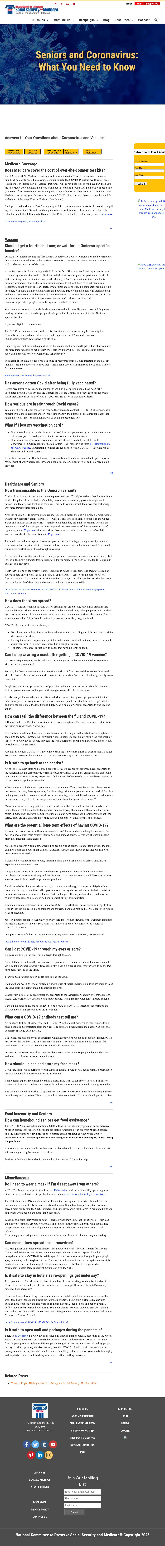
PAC (82, 1452)
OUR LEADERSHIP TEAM (82, 1423)
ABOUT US (82, 1409)
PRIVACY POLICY (40, 1509)
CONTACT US (40, 1516)
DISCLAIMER (39, 1502)
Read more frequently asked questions (25, 221)
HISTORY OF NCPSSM (82, 1430)
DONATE (125, 1430)
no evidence (21, 1335)
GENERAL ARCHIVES (40, 1479)
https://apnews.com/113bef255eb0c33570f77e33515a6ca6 (36, 941)
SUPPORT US (125, 1409)
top (111, 228)
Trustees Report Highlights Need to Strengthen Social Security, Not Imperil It (53, 1383)
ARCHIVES (39, 1472)
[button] (156, 20)
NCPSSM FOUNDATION (82, 1445)
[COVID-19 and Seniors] (82, 64)
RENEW (125, 1423)
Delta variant (61, 1190)
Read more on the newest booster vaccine (27, 375)
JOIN (125, 1416)
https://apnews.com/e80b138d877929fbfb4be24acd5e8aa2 (36, 1322)
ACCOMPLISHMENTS (82, 1416)
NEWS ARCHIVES (40, 1487)
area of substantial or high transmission (85, 1194)
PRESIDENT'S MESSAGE (82, 1437)
